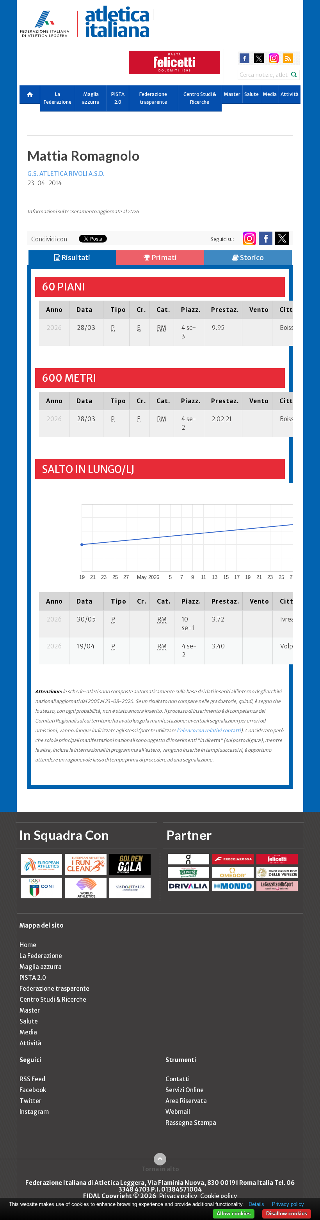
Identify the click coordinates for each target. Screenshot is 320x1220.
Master (232, 94)
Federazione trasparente (153, 98)
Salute (251, 94)
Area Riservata (186, 1101)
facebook (244, 58)
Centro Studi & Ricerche (199, 98)
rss (288, 58)
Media (270, 94)
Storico (251, 257)
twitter (259, 58)
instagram (274, 58)
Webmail (177, 1112)
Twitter (30, 1101)
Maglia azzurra (91, 98)
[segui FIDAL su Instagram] (249, 238)
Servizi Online (184, 1090)
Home (28, 945)
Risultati (75, 257)
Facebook (33, 1090)
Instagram (34, 1112)
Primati (163, 257)
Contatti (177, 1079)
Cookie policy (218, 1196)
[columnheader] (54, 310)
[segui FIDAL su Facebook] (265, 238)
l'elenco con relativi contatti (209, 730)
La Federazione (57, 98)
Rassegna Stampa (190, 1122)
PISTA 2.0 (117, 98)
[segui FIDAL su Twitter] (282, 238)
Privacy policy (178, 1196)
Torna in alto (160, 1168)
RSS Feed (32, 1079)
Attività (290, 94)
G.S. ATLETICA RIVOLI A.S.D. (66, 173)
